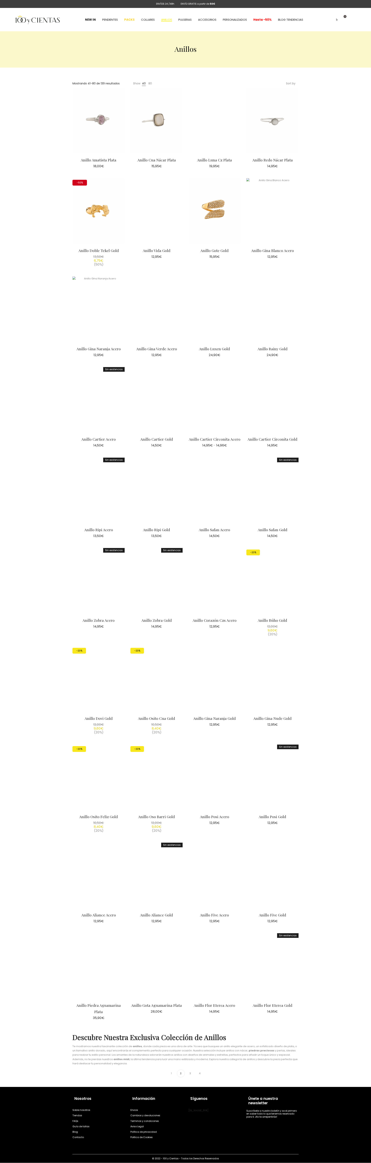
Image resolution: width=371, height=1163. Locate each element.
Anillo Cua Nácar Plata (156, 159)
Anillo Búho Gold (272, 620)
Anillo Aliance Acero (98, 914)
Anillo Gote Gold (214, 250)
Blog (75, 1131)
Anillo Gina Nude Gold (272, 718)
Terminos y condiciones (144, 1121)
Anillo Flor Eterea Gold (272, 1005)
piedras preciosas (261, 1050)
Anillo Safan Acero (214, 529)
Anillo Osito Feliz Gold (98, 816)
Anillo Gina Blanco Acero (272, 250)
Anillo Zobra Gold (156, 620)
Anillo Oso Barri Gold (156, 816)
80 (150, 83)
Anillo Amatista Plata (98, 159)
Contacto (78, 1137)
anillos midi (121, 1059)
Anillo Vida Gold (156, 250)
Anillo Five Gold (272, 914)
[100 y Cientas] (37, 19)
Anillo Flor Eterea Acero (214, 1005)
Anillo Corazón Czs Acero (215, 620)
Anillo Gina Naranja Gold (214, 718)
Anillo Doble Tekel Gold (98, 250)
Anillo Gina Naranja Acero (99, 348)
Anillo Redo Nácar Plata (272, 159)
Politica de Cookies (141, 1137)
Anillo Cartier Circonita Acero (214, 439)
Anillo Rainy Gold (273, 348)
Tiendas (77, 1115)
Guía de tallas (80, 1126)
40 (144, 83)
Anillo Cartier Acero (98, 439)
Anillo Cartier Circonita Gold (272, 439)
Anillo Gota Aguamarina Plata (156, 1005)
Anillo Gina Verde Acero (156, 348)
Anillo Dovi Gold (99, 718)
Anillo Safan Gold (272, 529)
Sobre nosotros (81, 1110)
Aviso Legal (137, 1126)
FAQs (75, 1121)
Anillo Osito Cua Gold (156, 718)
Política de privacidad (143, 1131)
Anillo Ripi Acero (98, 529)
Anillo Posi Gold (272, 816)
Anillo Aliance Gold (156, 914)
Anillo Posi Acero (214, 816)
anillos (137, 1046)
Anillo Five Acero (214, 914)
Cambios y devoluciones (145, 1115)
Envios (134, 1110)
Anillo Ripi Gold (156, 529)
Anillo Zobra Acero (99, 620)
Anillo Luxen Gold (214, 348)
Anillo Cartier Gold (156, 439)
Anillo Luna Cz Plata (214, 159)
